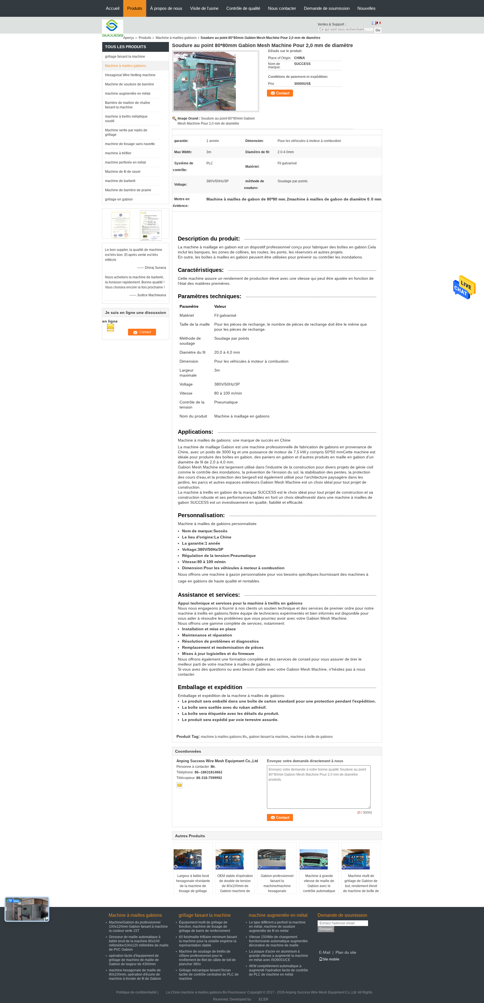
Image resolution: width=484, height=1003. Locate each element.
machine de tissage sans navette (130, 144)
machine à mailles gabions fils (224, 737)
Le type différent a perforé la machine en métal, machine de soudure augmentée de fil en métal (277, 926)
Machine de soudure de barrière (129, 84)
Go (378, 30)
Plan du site (346, 952)
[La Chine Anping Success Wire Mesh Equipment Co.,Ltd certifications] (120, 226)
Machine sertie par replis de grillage (126, 132)
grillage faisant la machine (125, 57)
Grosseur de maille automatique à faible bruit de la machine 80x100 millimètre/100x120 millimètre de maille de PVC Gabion (139, 943)
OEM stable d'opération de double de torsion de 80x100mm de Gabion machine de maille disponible (235, 886)
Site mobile (330, 959)
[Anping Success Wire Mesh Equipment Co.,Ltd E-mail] (179, 785)
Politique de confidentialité (136, 992)
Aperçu (128, 38)
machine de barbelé (120, 181)
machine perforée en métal (125, 162)
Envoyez (325, 929)
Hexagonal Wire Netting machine (130, 75)
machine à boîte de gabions (311, 737)
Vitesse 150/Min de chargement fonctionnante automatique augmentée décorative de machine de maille (278, 941)
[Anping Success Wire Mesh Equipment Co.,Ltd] (112, 28)
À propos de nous (166, 8)
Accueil (112, 8)
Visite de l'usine (204, 8)
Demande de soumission (327, 8)
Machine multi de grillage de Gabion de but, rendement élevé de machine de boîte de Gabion (361, 886)
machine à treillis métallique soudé (126, 119)
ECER (263, 999)
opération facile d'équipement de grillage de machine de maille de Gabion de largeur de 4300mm (134, 960)
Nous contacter (282, 8)
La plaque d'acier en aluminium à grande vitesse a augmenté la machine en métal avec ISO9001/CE (278, 956)
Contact (282, 93)
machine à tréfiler (118, 153)
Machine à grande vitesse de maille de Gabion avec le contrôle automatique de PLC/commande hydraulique (319, 888)
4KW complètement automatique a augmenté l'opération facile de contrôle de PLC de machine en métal (278, 970)
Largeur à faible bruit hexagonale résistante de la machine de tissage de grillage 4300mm (193, 886)
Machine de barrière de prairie (128, 190)
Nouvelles (366, 8)
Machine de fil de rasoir (123, 172)
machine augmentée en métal (127, 93)
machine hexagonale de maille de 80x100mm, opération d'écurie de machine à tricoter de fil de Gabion (135, 974)
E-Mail (324, 952)
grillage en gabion (119, 199)
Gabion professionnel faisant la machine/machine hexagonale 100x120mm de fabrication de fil (277, 888)
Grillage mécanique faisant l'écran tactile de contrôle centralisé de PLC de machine (209, 974)
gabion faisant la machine (268, 737)
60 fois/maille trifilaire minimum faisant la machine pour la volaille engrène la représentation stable (208, 941)
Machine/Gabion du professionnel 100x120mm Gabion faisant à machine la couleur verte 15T (138, 926)
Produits (134, 8)
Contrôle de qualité (243, 8)
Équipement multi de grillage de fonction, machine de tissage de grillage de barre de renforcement (204, 926)
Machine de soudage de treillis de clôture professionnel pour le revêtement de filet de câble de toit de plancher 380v (207, 958)
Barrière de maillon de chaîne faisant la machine (127, 105)
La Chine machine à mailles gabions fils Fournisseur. (206, 992)
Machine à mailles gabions (176, 38)
